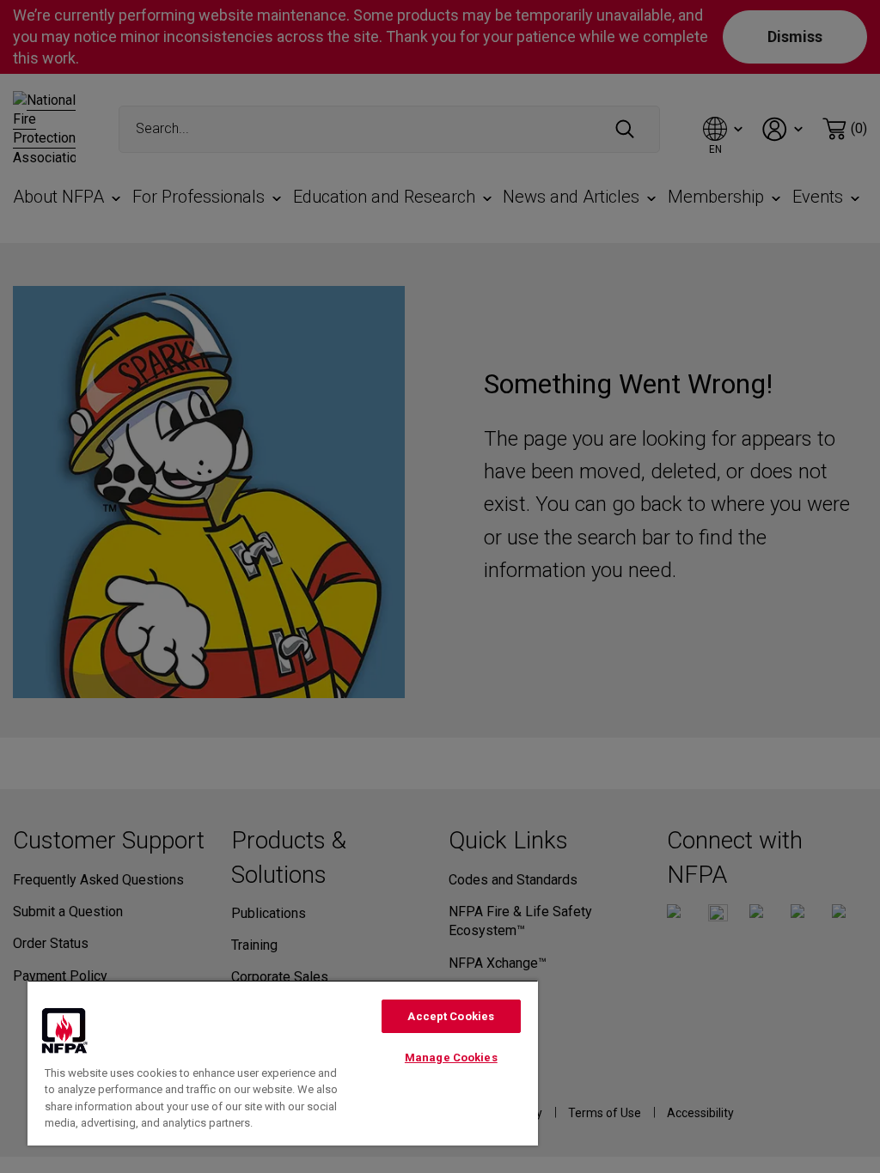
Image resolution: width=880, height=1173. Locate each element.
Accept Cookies (450, 1016)
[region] (283, 1063)
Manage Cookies (451, 1057)
